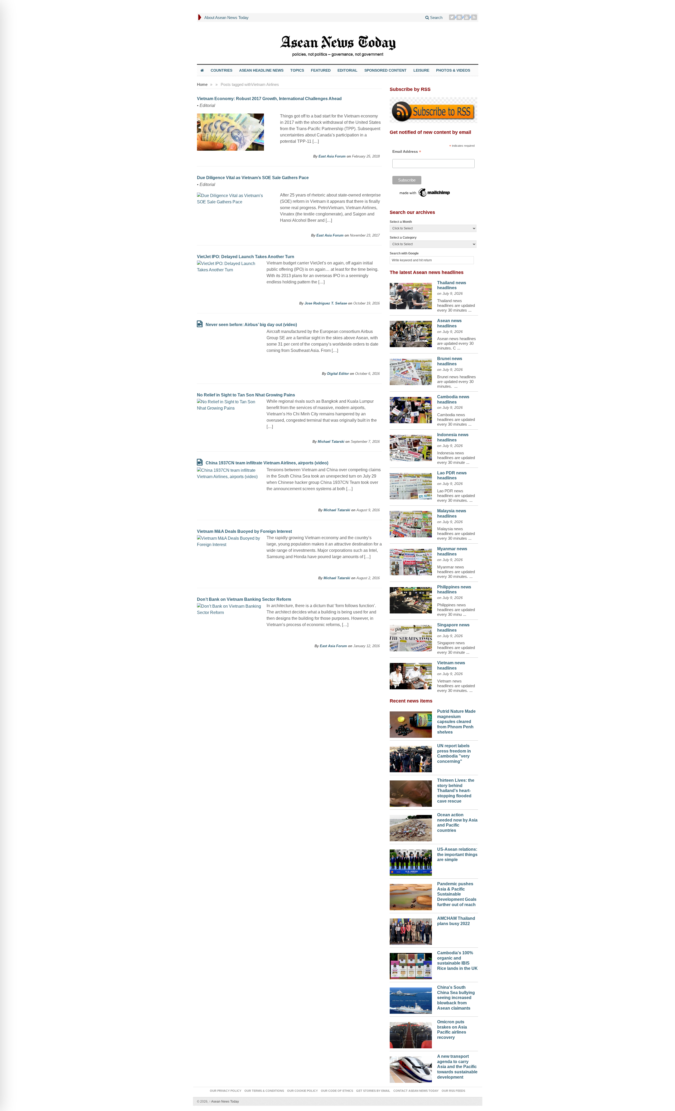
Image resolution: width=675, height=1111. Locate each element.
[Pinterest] (460, 17)
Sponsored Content (385, 70)
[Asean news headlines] (411, 332)
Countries (221, 70)
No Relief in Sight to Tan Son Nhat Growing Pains (246, 395)
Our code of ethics (337, 1090)
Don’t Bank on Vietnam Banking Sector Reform (244, 599)
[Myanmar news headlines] (411, 560)
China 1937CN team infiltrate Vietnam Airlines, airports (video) (267, 463)
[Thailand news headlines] (411, 294)
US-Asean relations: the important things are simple (457, 854)
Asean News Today (224, 1101)
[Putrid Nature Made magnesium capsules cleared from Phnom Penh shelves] (411, 723)
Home (202, 84)
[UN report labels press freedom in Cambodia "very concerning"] (411, 757)
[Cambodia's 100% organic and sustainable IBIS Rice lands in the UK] (411, 964)
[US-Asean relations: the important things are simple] (411, 861)
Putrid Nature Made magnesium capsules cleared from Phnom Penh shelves (456, 721)
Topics (297, 70)
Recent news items (411, 701)
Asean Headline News (261, 70)
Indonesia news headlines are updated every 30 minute (456, 458)
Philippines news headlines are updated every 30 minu (456, 610)
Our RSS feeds (453, 1090)
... (469, 310)
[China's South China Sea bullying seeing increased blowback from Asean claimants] (411, 999)
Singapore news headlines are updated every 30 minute (456, 648)
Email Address (406, 151)
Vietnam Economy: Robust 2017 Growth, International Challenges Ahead (269, 98)
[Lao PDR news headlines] (411, 484)
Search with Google (404, 253)
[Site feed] (474, 17)
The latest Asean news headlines (427, 272)
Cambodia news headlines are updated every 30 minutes (456, 419)
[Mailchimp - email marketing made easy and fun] (425, 192)
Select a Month (401, 221)
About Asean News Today (226, 17)
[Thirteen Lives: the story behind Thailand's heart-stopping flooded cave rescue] (411, 792)
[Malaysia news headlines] (411, 522)
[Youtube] (467, 17)
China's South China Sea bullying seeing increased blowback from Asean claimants (456, 997)
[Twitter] (452, 17)
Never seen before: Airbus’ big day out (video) (251, 324)
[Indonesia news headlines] (411, 446)
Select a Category (403, 237)
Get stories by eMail (373, 1090)
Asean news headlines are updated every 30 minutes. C (456, 343)
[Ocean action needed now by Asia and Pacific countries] (411, 826)
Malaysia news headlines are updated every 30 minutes (456, 533)
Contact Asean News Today (415, 1090)
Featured (321, 70)
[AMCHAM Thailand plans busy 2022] (411, 930)
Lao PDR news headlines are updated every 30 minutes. (456, 496)
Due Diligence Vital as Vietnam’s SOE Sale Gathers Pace (253, 177)
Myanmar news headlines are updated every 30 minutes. (456, 572)
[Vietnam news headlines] (411, 674)
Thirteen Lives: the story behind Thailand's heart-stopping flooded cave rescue (455, 790)
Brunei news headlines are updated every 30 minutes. (456, 382)
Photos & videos (453, 70)
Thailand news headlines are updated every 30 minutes (456, 305)
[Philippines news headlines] (411, 598)
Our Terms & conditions (264, 1090)
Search (435, 17)
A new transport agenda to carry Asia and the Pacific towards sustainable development (457, 1066)
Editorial (348, 70)
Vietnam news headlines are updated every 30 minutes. (456, 686)
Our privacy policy (225, 1090)
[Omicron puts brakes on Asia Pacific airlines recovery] (411, 1033)
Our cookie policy (302, 1090)
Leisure (421, 70)
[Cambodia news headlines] (411, 408)
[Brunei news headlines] (411, 370)
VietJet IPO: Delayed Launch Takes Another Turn (245, 256)
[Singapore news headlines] (411, 636)
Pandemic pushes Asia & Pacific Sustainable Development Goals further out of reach (456, 894)
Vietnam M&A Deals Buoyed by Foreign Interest (244, 531)
